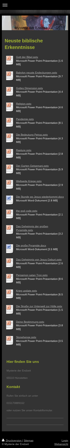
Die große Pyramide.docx (31, 245)
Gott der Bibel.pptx (27, 57)
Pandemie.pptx (25, 119)
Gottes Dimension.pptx (29, 88)
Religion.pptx (23, 103)
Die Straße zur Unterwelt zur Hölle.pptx (39, 306)
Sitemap (28, 440)
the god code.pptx (26, 210)
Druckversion (13, 440)
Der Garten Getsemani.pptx (32, 165)
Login (65, 440)
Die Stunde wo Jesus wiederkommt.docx (40, 196)
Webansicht (61, 444)
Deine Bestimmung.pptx (30, 321)
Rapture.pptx (23, 150)
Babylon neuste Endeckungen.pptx (36, 72)
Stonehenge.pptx (26, 337)
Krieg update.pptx (26, 290)
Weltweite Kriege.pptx (29, 181)
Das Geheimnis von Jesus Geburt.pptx (39, 259)
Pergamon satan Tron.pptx (32, 275)
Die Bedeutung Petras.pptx (32, 134)
